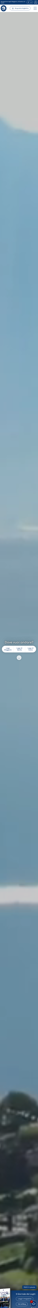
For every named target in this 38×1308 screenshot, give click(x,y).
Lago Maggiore (8, 649)
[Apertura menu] (35, 8)
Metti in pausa (29, 1287)
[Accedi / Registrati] (35, 2)
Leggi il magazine (24, 1298)
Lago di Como (30, 649)
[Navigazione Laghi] (3, 8)
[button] (30, 2)
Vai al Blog (22, 1304)
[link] (19, 657)
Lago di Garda (19, 649)
